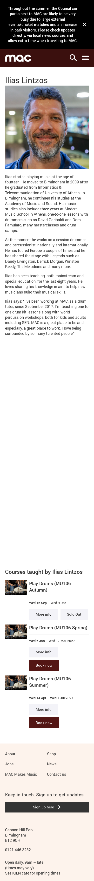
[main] (47, 397)
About (10, 753)
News (51, 763)
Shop (51, 753)
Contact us (56, 774)
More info (44, 614)
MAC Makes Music (21, 774)
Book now (44, 665)
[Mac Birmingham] (18, 58)
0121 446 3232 (18, 849)
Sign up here (43, 807)
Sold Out (74, 614)
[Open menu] (85, 57)
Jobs (9, 763)
